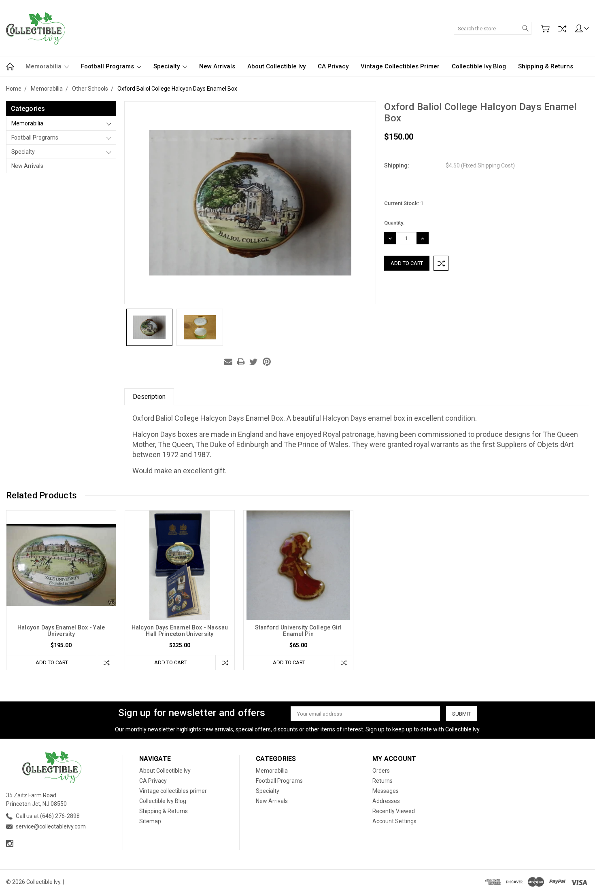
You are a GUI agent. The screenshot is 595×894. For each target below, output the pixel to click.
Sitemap (150, 821)
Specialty (167, 66)
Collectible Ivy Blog (479, 66)
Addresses (386, 801)
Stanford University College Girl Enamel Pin (298, 630)
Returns (382, 780)
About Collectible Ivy (276, 66)
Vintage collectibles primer (400, 66)
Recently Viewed (393, 811)
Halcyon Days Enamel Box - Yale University (61, 630)
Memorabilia (44, 66)
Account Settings (394, 821)
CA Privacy (333, 66)
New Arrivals (217, 66)
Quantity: (394, 223)
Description (149, 396)
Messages (385, 791)
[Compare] (562, 28)
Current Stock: (403, 203)
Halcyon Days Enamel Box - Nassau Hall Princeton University (180, 630)
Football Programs (108, 66)
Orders (381, 770)
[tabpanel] (61, 590)
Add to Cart (52, 662)
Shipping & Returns (545, 66)
